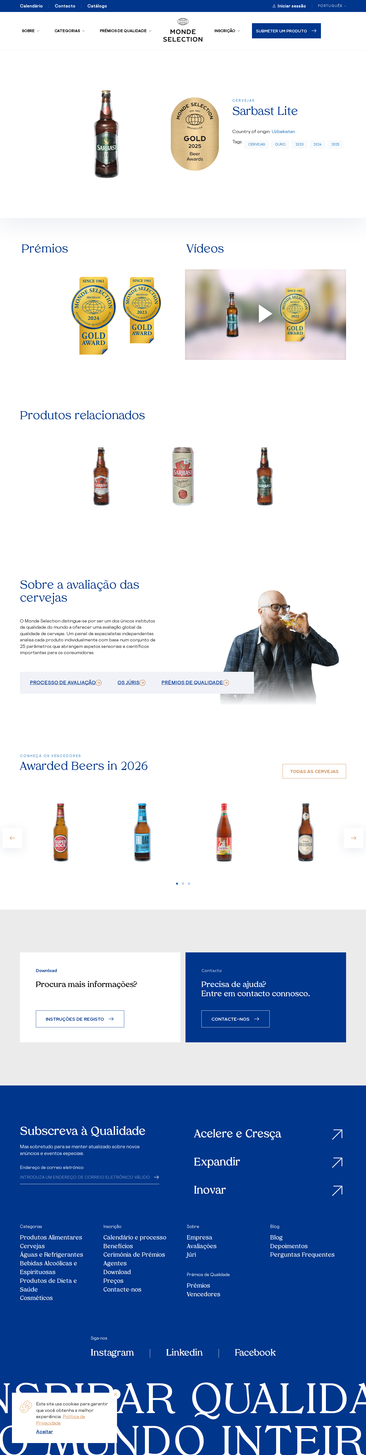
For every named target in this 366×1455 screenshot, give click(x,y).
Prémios (198, 1286)
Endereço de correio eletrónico (52, 1167)
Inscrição (224, 31)
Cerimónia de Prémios (134, 1255)
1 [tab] (177, 884)
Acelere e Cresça (237, 1135)
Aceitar (44, 1431)
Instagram (112, 1353)
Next (354, 838)
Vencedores (203, 1295)
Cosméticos (36, 1299)
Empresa (199, 1238)
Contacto (65, 6)
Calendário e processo (134, 1238)
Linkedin (184, 1353)
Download (117, 1273)
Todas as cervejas (314, 771)
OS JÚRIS (128, 682)
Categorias (67, 31)
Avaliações (202, 1247)
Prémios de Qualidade (123, 31)
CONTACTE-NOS (230, 1019)
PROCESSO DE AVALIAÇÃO (63, 682)
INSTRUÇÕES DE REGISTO (75, 1019)
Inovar (210, 1191)
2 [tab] (183, 884)
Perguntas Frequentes (302, 1255)
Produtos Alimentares (51, 1238)
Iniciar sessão (292, 6)
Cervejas (256, 144)
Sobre (28, 31)
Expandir (217, 1163)
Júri (191, 1255)
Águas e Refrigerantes (51, 1255)
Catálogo (97, 6)
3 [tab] (189, 884)
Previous (12, 838)
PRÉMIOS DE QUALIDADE (192, 682)
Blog (274, 1226)
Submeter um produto (281, 30)
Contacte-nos (122, 1290)
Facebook (255, 1353)
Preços (113, 1281)
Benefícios (118, 1247)
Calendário (31, 6)
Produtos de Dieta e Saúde (48, 1286)
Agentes (115, 1264)
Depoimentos (289, 1247)
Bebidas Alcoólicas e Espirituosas (48, 1268)
